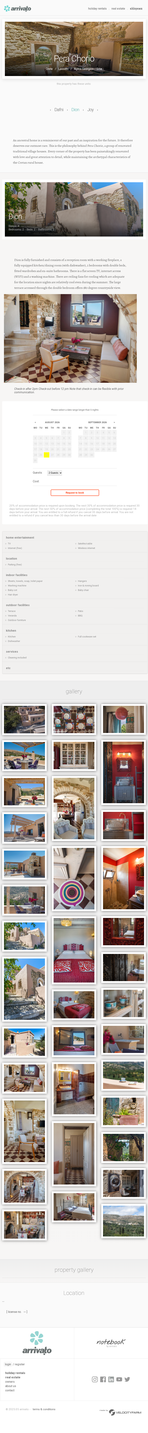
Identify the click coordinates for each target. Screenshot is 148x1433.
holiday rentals (97, 8)
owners (10, 1381)
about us (10, 1386)
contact (9, 1390)
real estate (118, 8)
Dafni (59, 109)
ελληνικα (136, 8)
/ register (15, 1364)
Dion (75, 109)
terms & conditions (44, 1409)
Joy (90, 109)
